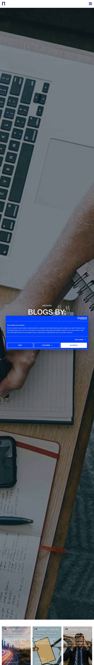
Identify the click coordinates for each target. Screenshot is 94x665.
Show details (79, 339)
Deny (20, 345)
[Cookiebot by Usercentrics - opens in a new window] (79, 318)
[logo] (3, 3)
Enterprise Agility (12, 663)
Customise (46, 345)
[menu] (90, 3)
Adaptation (9, 659)
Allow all (74, 345)
